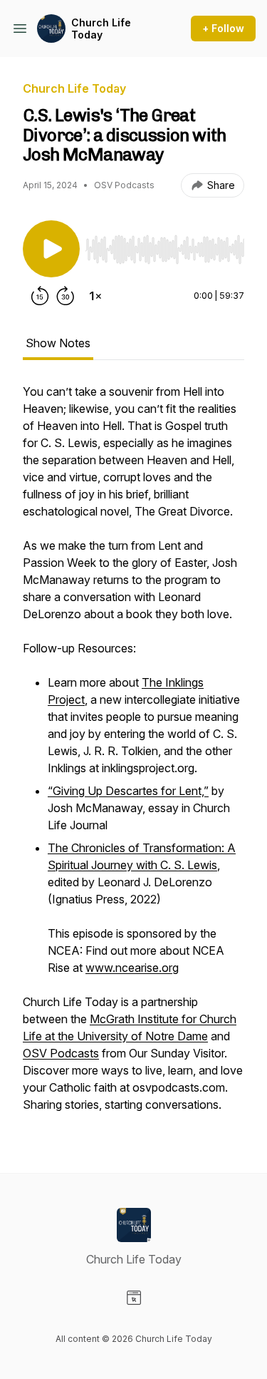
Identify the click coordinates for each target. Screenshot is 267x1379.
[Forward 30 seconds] (65, 296)
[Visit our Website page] (134, 1298)
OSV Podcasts (61, 1053)
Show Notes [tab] (58, 343)
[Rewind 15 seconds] (40, 296)
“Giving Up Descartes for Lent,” (128, 791)
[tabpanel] (133, 755)
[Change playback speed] (95, 296)
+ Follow (223, 28)
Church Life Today (101, 28)
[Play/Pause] (51, 248)
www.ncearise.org (132, 967)
